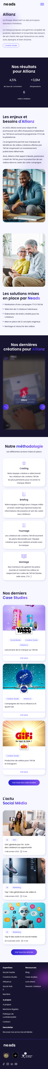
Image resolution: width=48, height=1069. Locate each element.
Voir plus (24, 658)
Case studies (31, 977)
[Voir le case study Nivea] (24, 676)
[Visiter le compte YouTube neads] (16, 1064)
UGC (14, 840)
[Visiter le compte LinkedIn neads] (12, 1064)
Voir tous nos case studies (24, 783)
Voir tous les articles (24, 952)
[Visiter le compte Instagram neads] (8, 1064)
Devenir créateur (33, 986)
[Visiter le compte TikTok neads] (4, 1064)
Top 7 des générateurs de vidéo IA (20, 892)
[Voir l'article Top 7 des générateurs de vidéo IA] (24, 870)
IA (7, 840)
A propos (7, 1005)
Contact (6, 1022)
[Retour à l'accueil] (9, 4)
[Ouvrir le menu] (42, 4)
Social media (9, 972)
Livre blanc (30, 982)
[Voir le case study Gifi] (24, 733)
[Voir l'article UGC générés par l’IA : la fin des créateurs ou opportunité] (24, 823)
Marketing (17, 887)
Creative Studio (10, 977)
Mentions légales (10, 1009)
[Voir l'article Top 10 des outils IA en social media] (24, 915)
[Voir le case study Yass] (24, 617)
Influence (7, 982)
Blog (27, 972)
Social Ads (7, 986)
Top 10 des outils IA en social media (21, 937)
